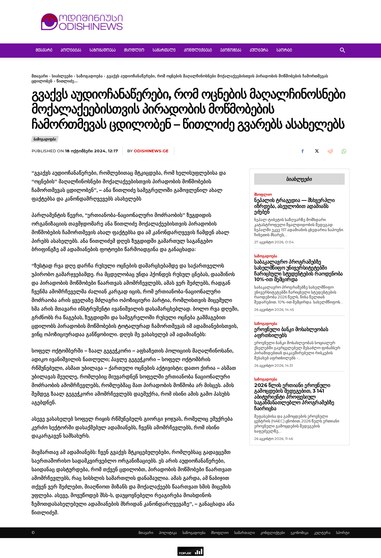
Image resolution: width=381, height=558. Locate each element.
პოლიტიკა (71, 50)
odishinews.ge (151, 150)
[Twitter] (316, 151)
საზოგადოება (103, 50)
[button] (342, 51)
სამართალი (164, 50)
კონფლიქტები (198, 50)
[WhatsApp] (343, 151)
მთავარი (44, 50)
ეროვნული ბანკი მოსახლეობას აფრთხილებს (291, 332)
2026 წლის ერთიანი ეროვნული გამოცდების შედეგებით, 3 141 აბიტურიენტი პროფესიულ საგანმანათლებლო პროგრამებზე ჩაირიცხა (294, 396)
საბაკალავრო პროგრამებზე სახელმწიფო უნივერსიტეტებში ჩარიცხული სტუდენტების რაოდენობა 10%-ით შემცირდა (298, 270)
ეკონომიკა (230, 50)
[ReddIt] (330, 151)
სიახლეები (62, 75)
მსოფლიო (134, 50)
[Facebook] (302, 151)
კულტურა (259, 50)
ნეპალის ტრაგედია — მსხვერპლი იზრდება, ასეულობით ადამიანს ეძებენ (294, 206)
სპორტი (284, 50)
